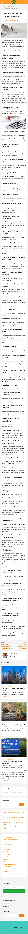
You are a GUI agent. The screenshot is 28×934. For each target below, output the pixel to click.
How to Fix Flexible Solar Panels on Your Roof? (12, 827)
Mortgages (5, 859)
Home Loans (6, 849)
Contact (15, 927)
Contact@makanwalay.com (11, 903)
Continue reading (5, 696)
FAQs (20, 927)
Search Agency (14, 891)
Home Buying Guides (10, 6)
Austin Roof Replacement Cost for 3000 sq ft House (13, 813)
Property (5, 861)
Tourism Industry (7, 874)
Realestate (5, 871)
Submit (21, 804)
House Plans (6, 854)
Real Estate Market (7, 869)
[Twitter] (15, 931)
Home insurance (6, 847)
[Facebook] (12, 931)
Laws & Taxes (6, 856)
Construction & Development (10, 839)
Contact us (6, 906)
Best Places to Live (7, 837)
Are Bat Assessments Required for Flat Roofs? (14, 817)
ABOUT (8, 927)
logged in (11, 792)
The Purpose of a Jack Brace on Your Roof (13, 819)
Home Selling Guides (8, 852)
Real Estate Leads (7, 866)
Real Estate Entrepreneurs (9, 864)
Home (4, 6)
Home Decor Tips (7, 844)
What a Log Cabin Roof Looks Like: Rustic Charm (13, 823)
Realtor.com (5, 94)
